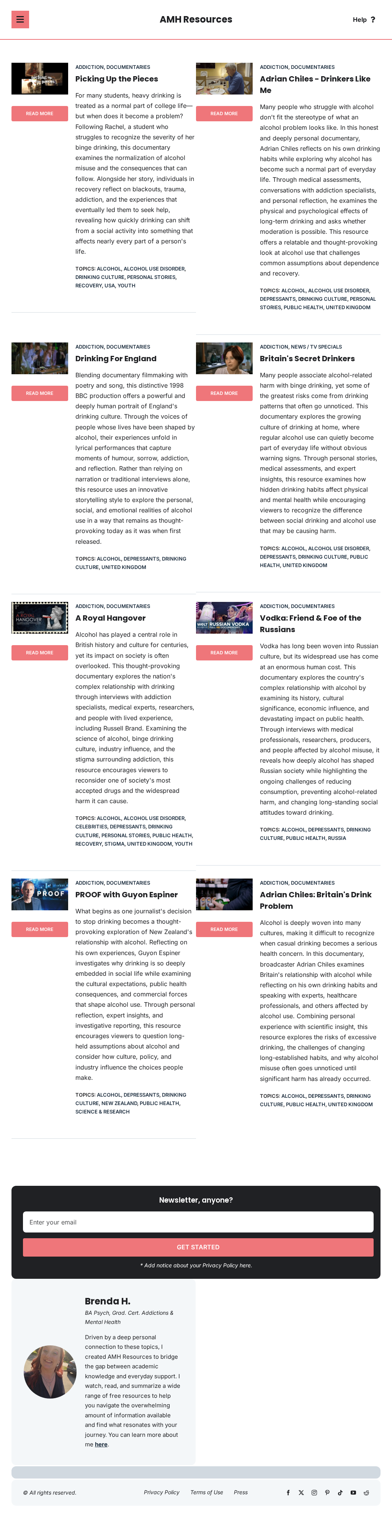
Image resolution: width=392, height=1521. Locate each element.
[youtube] (353, 1492)
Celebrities (91, 826)
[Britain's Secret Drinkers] (224, 347)
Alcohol (109, 269)
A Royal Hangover (110, 618)
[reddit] (366, 1492)
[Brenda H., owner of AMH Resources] (50, 1348)
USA (110, 285)
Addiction (89, 67)
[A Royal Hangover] (39, 607)
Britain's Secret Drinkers (307, 358)
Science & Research (102, 1112)
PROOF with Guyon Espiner (126, 894)
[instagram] (314, 1492)
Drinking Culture (99, 277)
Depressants (278, 299)
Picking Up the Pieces (116, 78)
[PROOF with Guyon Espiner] (39, 883)
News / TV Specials (316, 347)
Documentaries (128, 67)
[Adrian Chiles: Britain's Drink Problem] (224, 883)
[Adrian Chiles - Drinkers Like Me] (224, 68)
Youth (127, 285)
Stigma (114, 844)
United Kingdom (348, 307)
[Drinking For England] (39, 347)
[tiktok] (340, 1492)
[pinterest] (327, 1492)
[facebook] (288, 1492)
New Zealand (119, 1103)
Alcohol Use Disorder (154, 269)
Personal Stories (151, 277)
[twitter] (301, 1492)
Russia (337, 838)
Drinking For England (116, 358)
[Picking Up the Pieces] (39, 68)
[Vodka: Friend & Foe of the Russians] (224, 607)
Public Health (303, 307)
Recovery (88, 285)
